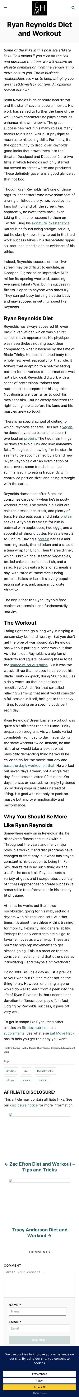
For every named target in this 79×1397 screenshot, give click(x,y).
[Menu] (6, 8)
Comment (12, 1265)
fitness (27, 1028)
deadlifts (11, 1071)
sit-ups (10, 1080)
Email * (15, 1322)
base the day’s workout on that (29, 765)
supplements (14, 1033)
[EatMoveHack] (39, 8)
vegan (67, 427)
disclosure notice (24, 1105)
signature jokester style (50, 223)
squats (26, 1080)
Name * (15, 1305)
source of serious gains (29, 665)
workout (43, 1080)
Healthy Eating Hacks (16, 1047)
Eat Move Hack (62, 1033)
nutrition (42, 1028)
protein (30, 438)
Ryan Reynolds (45, 1071)
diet (26, 1071)
